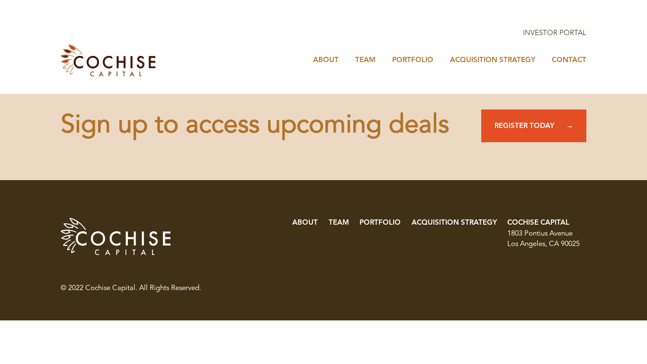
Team (339, 223)
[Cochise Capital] (108, 60)
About (305, 223)
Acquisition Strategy (454, 223)
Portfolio (380, 223)
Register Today (524, 126)
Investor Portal (554, 33)
